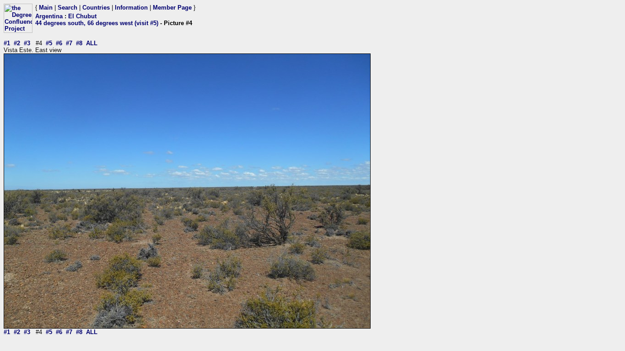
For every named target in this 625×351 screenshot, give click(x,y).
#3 (27, 43)
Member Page (172, 7)
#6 (59, 43)
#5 (49, 43)
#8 (79, 43)
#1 (7, 43)
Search (67, 7)
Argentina (49, 16)
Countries (96, 7)
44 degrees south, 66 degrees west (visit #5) (96, 23)
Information (131, 7)
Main (46, 7)
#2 (17, 43)
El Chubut (82, 16)
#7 (69, 43)
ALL (91, 43)
